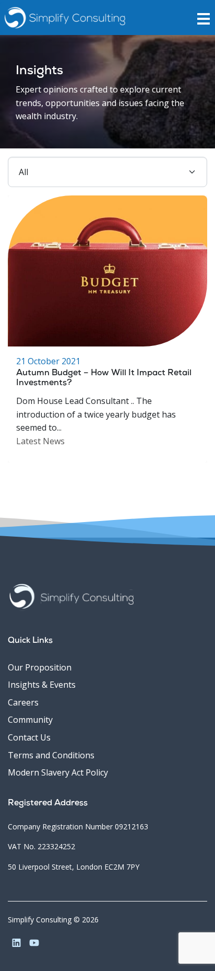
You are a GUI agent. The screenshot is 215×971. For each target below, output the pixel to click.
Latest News (40, 441)
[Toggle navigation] (206, 17)
